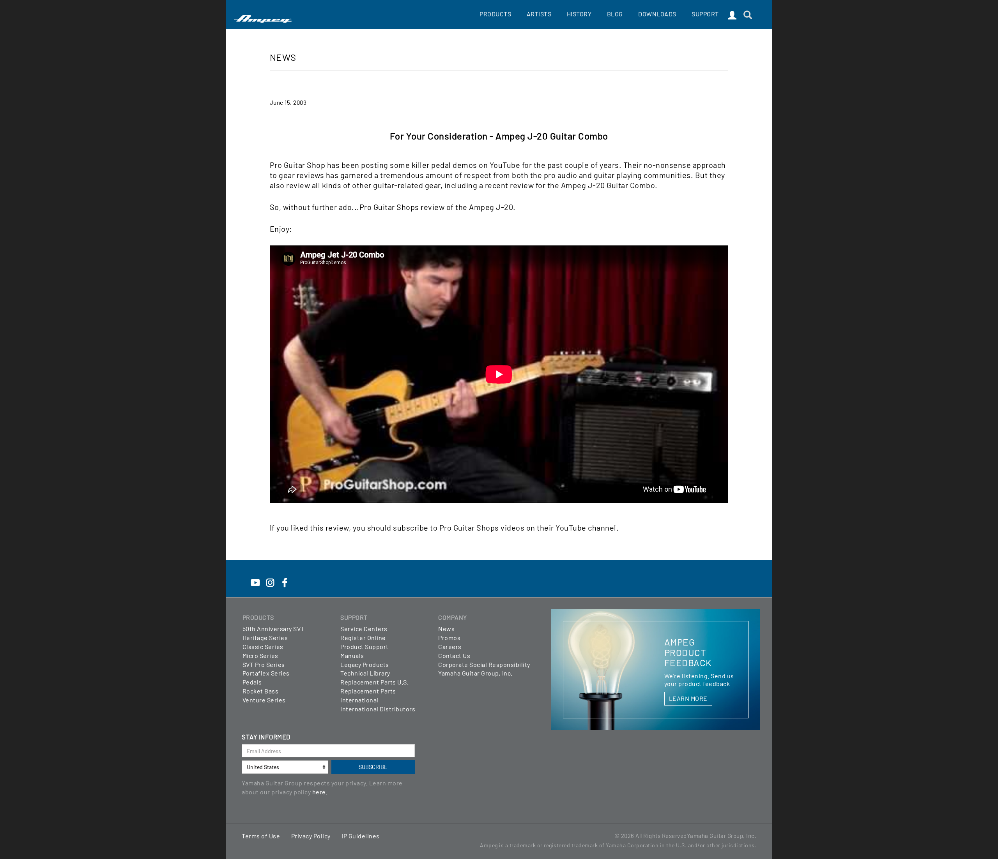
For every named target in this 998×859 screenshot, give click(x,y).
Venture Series (264, 700)
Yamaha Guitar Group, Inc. (475, 673)
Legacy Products (364, 664)
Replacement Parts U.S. (374, 682)
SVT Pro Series (263, 664)
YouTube (505, 164)
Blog (615, 14)
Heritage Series (265, 637)
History (579, 14)
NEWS (283, 57)
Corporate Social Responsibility (484, 664)
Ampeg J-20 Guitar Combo (608, 185)
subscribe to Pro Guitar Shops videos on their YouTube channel (504, 527)
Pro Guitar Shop (298, 164)
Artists (539, 14)
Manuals (352, 655)
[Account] (732, 16)
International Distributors (377, 709)
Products (495, 14)
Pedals (252, 682)
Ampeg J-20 (491, 207)
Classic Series (262, 646)
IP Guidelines (361, 836)
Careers (450, 646)
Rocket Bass (260, 691)
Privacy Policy (311, 836)
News (446, 628)
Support (705, 14)
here (319, 792)
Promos (449, 637)
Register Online (363, 637)
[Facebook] (284, 578)
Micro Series (260, 655)
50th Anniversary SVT (273, 628)
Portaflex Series (266, 673)
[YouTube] (255, 578)
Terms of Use (261, 836)
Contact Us (454, 655)
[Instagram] (270, 578)
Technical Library (365, 673)
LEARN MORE (688, 698)
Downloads (657, 14)
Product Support (364, 646)
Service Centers (364, 628)
